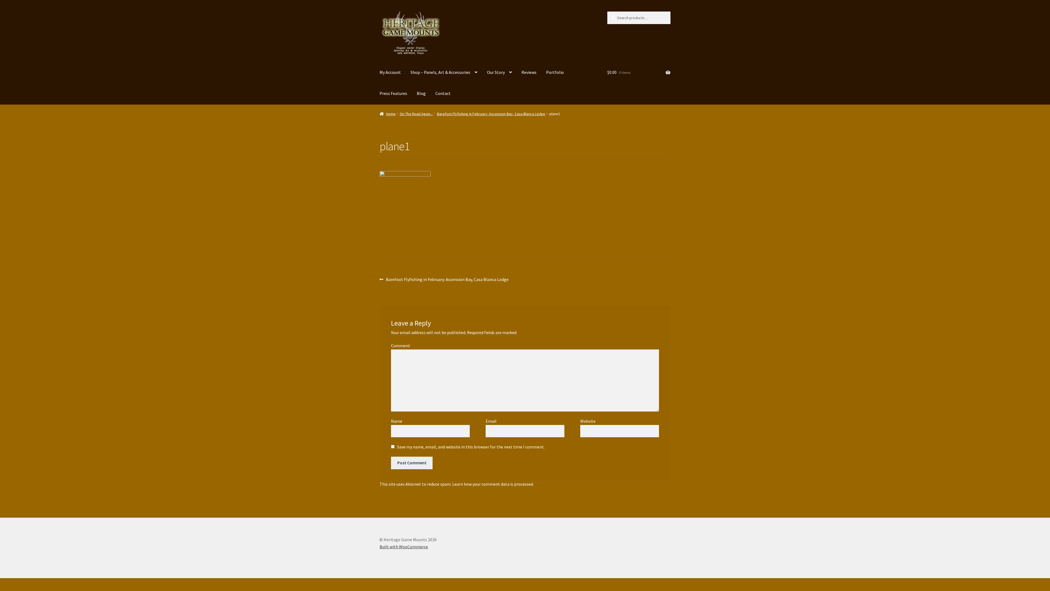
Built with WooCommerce (404, 546)
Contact (443, 93)
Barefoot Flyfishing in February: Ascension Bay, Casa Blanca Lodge (491, 113)
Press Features (393, 93)
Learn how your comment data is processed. (493, 484)
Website (588, 421)
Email (492, 421)
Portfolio (555, 72)
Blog (421, 93)
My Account (390, 72)
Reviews (528, 72)
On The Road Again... (416, 113)
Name (398, 421)
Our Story (496, 72)
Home (391, 113)
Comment (402, 345)
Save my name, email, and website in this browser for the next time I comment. (471, 447)
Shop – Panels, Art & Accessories (440, 72)
